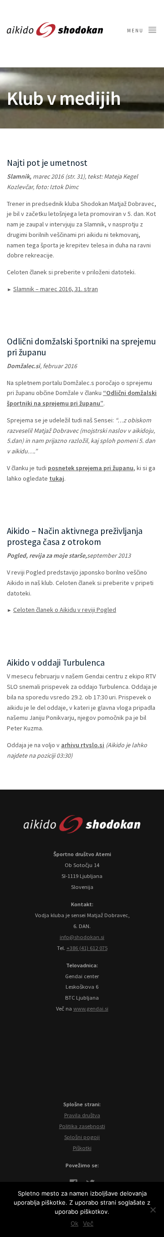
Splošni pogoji (82, 1137)
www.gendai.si (90, 1008)
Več (88, 1223)
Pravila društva (82, 1115)
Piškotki (82, 1148)
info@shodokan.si (82, 937)
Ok (74, 1223)
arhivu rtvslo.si (82, 745)
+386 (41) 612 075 (87, 947)
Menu (136, 30)
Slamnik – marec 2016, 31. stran (55, 289)
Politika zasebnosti (82, 1126)
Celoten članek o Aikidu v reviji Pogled (64, 610)
